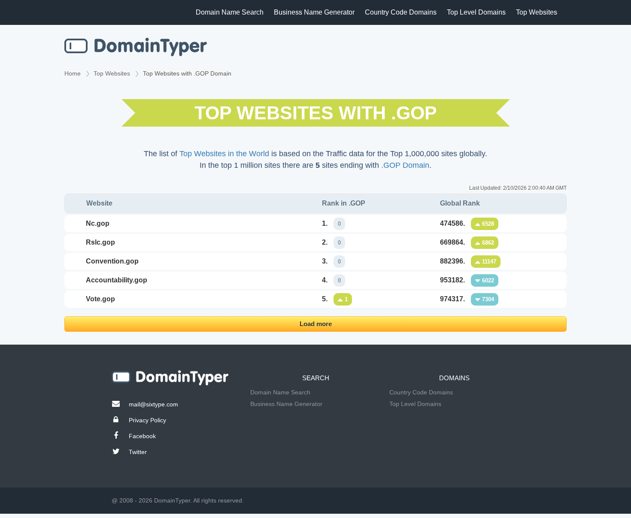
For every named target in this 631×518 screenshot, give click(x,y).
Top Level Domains (476, 12)
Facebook (142, 436)
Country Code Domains (401, 12)
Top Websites (536, 12)
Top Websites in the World (224, 153)
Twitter (138, 451)
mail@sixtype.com (153, 404)
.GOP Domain (405, 165)
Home (72, 73)
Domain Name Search (230, 12)
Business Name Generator (314, 12)
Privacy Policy (147, 420)
